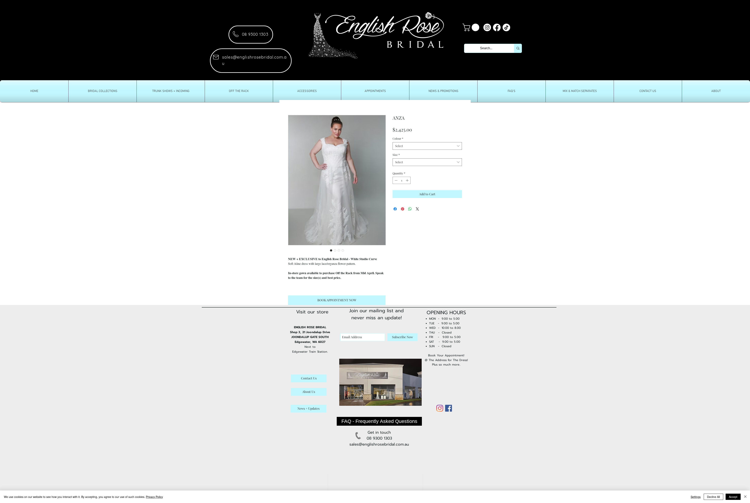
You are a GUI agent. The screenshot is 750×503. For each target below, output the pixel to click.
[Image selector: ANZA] (331, 250)
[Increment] (407, 180)
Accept (733, 497)
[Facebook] (497, 27)
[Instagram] (487, 27)
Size (396, 155)
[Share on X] (417, 209)
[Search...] (518, 48)
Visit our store (312, 311)
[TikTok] (506, 27)
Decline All (713, 497)
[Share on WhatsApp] (410, 209)
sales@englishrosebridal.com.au (379, 444)
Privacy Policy (154, 497)
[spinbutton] (401, 180)
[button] (471, 27)
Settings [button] (696, 497)
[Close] (745, 497)
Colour (398, 138)
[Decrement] (395, 180)
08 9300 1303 (255, 34)
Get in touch (379, 432)
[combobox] (427, 146)
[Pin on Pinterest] (402, 209)
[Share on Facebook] (395, 209)
